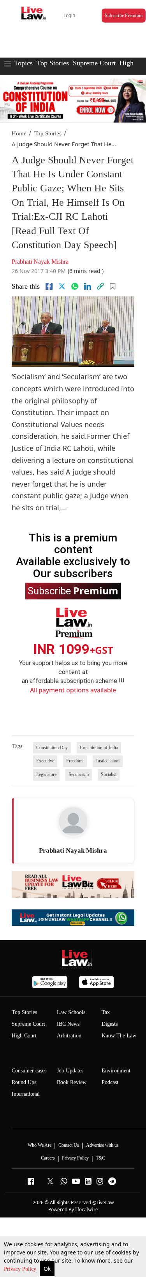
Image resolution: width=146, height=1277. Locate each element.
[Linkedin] (87, 286)
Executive (45, 761)
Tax (106, 1012)
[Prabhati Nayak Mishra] (73, 821)
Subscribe (73, 590)
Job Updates (70, 1071)
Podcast (110, 1082)
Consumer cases (29, 1071)
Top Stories (53, 63)
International (26, 1094)
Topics (23, 63)
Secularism (79, 774)
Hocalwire (86, 1209)
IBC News (68, 1024)
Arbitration (69, 1036)
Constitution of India (99, 747)
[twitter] (61, 286)
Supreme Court (94, 63)
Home (19, 133)
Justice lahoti (108, 761)
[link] (100, 286)
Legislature (46, 774)
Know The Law (119, 1036)
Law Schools (71, 1012)
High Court (24, 1036)
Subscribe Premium (123, 15)
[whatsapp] (74, 286)
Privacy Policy (21, 1269)
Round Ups (24, 1082)
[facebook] (49, 286)
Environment (116, 1071)
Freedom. (75, 761)
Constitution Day (52, 747)
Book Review (71, 1082)
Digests (110, 1024)
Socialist (108, 774)
